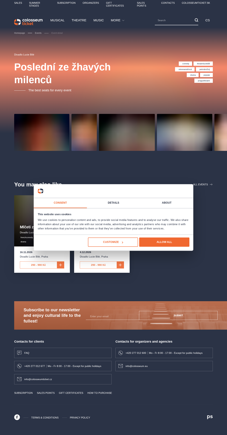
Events (38, 33)
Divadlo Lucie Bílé (24, 54)
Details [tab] (113, 202)
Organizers (91, 2)
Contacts (168, 2)
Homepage (19, 33)
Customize (111, 242)
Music (98, 20)
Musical (57, 20)
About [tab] (167, 202)
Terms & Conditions (45, 417)
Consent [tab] (60, 202)
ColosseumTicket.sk (196, 2)
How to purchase (99, 392)
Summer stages (34, 4)
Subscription (66, 2)
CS (207, 20)
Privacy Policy (80, 417)
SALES (18, 2)
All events (200, 184)
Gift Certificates (115, 4)
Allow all (164, 242)
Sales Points (141, 4)
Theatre (79, 20)
